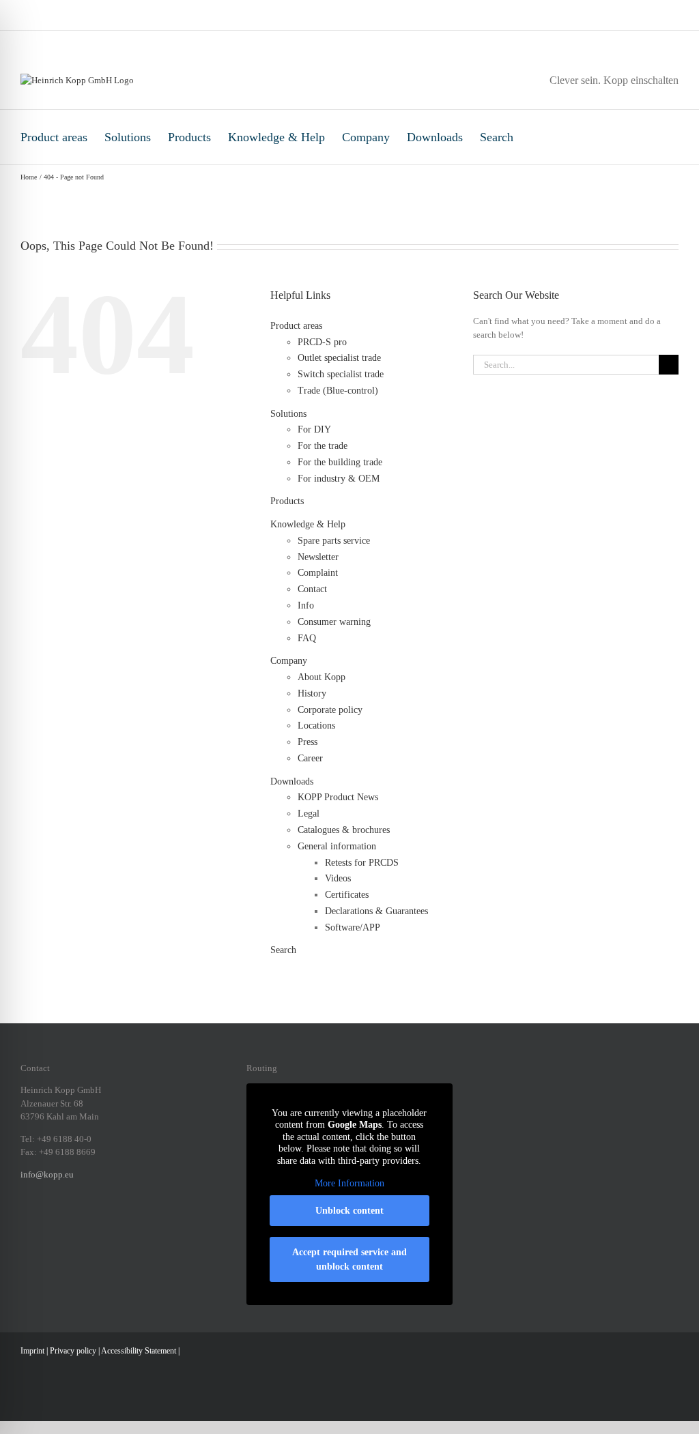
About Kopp (321, 677)
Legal (308, 813)
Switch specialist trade (341, 374)
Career (310, 758)
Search (496, 137)
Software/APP (352, 927)
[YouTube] (113, 1221)
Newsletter (318, 557)
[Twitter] (95, 1221)
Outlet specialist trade (339, 358)
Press (307, 742)
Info (306, 605)
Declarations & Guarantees (376, 911)
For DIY (314, 429)
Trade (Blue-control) (338, 390)
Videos (338, 878)
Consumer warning (334, 622)
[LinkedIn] (60, 1221)
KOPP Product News (338, 797)
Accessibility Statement (138, 1351)
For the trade (322, 446)
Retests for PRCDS (362, 863)
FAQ (307, 638)
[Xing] (78, 1221)
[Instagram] (42, 1221)
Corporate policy (330, 710)
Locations (316, 725)
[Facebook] (24, 1221)
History (312, 693)
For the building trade (340, 462)
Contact (312, 589)
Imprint (32, 1351)
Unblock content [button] (349, 1210)
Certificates (347, 895)
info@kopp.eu (47, 1174)
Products (189, 137)
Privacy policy (73, 1351)
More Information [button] (349, 1183)
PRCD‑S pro (322, 342)
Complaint (318, 573)
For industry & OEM (339, 478)
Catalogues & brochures (344, 830)
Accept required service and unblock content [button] (349, 1259)
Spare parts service (334, 541)
